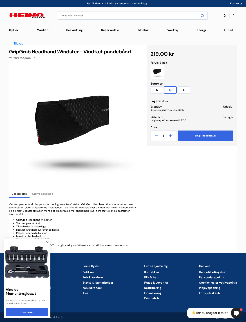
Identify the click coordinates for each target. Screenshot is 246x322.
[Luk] (47, 242)
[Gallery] (72, 127)
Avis (85, 293)
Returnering (152, 288)
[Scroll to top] (5, 317)
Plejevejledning (209, 288)
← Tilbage (16, 43)
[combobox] (133, 16)
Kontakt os (151, 272)
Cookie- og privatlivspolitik (218, 282)
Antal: (154, 127)
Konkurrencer (92, 288)
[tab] (19, 194)
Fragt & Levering (156, 282)
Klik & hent (152, 277)
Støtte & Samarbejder (97, 282)
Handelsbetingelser (213, 272)
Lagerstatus (159, 101)
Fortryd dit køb (209, 293)
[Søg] (203, 16)
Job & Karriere (92, 277)
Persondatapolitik (211, 277)
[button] (225, 16)
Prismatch (151, 298)
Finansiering (153, 293)
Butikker (88, 272)
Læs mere (27, 312)
